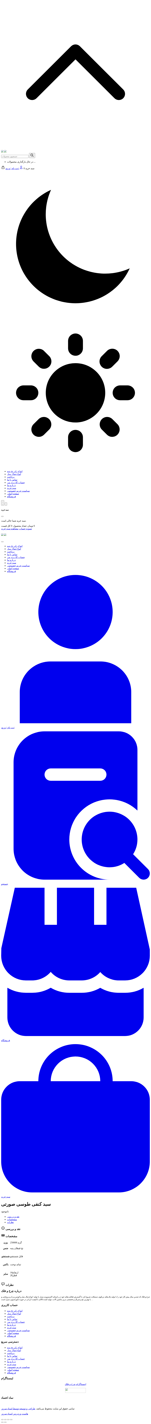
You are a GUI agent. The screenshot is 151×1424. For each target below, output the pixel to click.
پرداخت (10, 477)
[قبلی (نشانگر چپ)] (2, 1422)
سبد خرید (11, 488)
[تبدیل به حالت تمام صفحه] (8, 1419)
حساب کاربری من (16, 482)
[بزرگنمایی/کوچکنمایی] (11, 1419)
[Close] (2, 516)
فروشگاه (11, 496)
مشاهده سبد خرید (9, 528)
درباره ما (11, 485)
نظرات (10, 1222)
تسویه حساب (25, 528)
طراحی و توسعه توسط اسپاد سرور (18, 1408)
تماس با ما (12, 479)
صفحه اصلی (13, 493)
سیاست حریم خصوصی (18, 491)
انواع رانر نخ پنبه (14, 471)
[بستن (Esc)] (2, 1419)
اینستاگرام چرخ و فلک (75, 1384)
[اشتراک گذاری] (5, 1419)
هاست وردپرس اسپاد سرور (14, 1414)
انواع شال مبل (14, 474)
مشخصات (12, 1219)
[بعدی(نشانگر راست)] (5, 1422)
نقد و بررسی (13, 1216)
